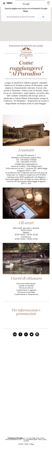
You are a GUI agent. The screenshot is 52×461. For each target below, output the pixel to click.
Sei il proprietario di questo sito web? (21, 17)
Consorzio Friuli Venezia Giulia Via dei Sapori (26, 398)
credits (20, 444)
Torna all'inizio (26, 412)
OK (43, 17)
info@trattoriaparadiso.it (26, 164)
